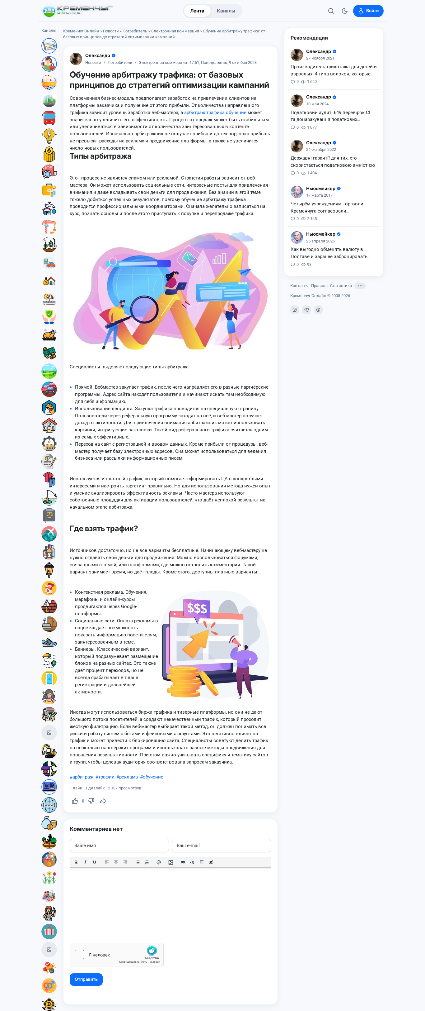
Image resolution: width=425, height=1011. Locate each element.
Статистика (341, 285)
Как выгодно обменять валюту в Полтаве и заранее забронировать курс (329, 253)
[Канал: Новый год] (49, 732)
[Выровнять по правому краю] (125, 862)
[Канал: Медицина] (49, 190)
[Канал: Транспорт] (49, 118)
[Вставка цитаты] (183, 862)
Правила (319, 285)
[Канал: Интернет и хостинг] (49, 805)
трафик (106, 777)
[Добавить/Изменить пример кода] (192, 862)
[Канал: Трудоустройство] (49, 172)
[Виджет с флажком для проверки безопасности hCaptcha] (117, 954)
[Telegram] (306, 309)
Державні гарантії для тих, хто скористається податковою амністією (333, 161)
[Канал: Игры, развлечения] (49, 82)
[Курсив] (85, 862)
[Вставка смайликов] (159, 862)
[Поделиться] (103, 801)
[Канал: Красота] (49, 696)
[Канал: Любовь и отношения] (49, 986)
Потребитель (135, 31)
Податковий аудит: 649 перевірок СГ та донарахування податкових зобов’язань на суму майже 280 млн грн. (331, 116)
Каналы (226, 11)
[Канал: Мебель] (49, 624)
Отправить (86, 979)
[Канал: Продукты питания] (49, 335)
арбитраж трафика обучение (215, 112)
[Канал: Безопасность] (49, 317)
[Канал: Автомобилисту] (49, 263)
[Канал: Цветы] (49, 877)
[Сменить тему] (344, 11)
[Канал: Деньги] (49, 353)
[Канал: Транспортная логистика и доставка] (49, 660)
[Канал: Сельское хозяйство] (49, 244)
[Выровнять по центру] (116, 862)
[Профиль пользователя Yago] (76, 59)
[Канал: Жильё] (49, 425)
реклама (128, 777)
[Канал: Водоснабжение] (49, 208)
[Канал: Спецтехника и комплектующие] (49, 751)
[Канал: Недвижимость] (49, 281)
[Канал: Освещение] (49, 570)
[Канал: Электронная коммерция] (49, 787)
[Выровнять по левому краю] (106, 862)
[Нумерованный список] (147, 862)
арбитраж (82, 777)
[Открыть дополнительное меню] (360, 286)
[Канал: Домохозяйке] (49, 913)
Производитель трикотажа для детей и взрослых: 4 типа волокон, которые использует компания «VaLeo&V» (334, 71)
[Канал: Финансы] (49, 823)
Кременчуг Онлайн (81, 31)
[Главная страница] (77, 11)
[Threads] (318, 309)
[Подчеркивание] (94, 862)
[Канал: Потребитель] (49, 64)
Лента (197, 11)
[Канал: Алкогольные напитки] (49, 552)
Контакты (299, 285)
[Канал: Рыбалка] (49, 498)
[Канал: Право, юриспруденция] (49, 516)
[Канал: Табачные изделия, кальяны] (49, 588)
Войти (372, 10)
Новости (111, 31)
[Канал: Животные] (49, 407)
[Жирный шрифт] (76, 862)
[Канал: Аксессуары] (49, 895)
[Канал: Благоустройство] (49, 100)
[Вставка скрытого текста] (211, 862)
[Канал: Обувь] (49, 642)
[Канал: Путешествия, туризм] (49, 534)
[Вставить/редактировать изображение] (170, 862)
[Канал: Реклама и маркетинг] (49, 967)
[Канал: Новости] (49, 46)
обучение (153, 777)
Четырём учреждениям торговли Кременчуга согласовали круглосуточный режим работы (327, 208)
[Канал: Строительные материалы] (49, 606)
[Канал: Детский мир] (49, 859)
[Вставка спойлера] (201, 862)
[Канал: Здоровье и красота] (49, 769)
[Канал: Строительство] (49, 226)
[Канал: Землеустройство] (49, 371)
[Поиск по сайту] (331, 11)
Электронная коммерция (175, 31)
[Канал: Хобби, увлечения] (49, 949)
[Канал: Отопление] (49, 154)
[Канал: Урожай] (49, 841)
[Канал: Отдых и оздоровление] (49, 299)
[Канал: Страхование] (49, 714)
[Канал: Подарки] (49, 931)
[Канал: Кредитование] (49, 461)
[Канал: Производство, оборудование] (49, 443)
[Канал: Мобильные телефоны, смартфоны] (49, 678)
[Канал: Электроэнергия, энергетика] (49, 136)
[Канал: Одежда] (49, 479)
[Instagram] (294, 309)
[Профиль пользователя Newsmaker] (297, 192)
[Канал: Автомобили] (49, 389)
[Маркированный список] (137, 862)
